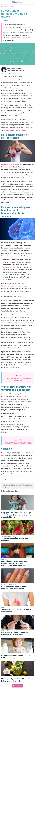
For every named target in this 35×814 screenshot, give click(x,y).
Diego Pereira (20, 70)
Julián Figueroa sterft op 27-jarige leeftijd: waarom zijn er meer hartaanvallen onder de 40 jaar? (14, 563)
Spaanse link (6, 320)
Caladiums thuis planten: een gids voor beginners (16, 539)
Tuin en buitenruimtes (7, 536)
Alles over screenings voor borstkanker (18, 442)
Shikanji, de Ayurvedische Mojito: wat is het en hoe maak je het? (17, 680)
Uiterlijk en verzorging (8, 511)
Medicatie (11, 6)
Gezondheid (4, 6)
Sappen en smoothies (7, 677)
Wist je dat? (4, 630)
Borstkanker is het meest (10, 164)
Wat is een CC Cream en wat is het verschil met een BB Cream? (15, 634)
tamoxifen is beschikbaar (11, 267)
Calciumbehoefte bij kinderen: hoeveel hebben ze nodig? (16, 657)
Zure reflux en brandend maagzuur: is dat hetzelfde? (16, 611)
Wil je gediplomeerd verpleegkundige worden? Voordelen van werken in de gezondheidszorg (16, 515)
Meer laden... (17, 686)
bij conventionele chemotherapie (15, 130)
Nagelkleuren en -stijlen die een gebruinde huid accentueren (13, 587)
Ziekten (3, 559)
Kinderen (4, 654)
